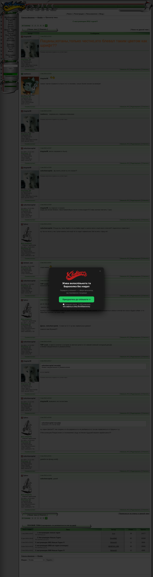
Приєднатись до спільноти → (77, 299)
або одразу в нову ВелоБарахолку (76, 306)
